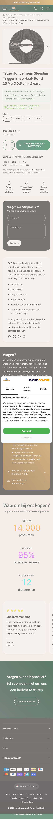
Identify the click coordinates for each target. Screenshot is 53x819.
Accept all (26, 431)
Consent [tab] (10, 389)
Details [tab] (43, 389)
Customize (26, 438)
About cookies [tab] (26, 389)
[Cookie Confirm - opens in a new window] (39, 380)
